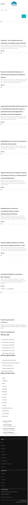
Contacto (3, 466)
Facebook (3, 473)
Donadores (3, 457)
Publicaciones (4, 454)
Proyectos (3, 448)
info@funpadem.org (8, 497)
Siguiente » (11, 288)
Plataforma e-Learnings (6, 463)
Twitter (2, 476)
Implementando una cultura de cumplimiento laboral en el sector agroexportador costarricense (10, 211)
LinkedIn (3, 482)
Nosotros (3, 445)
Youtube (3, 485)
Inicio (2, 10)
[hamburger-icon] (24, 16)
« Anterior (3, 288)
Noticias (3, 451)
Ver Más (2, 50)
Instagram (3, 479)
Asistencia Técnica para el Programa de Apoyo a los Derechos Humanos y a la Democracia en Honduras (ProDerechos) (14, 175)
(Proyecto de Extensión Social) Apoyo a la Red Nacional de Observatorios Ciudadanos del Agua (13, 74)
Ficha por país (4, 460)
